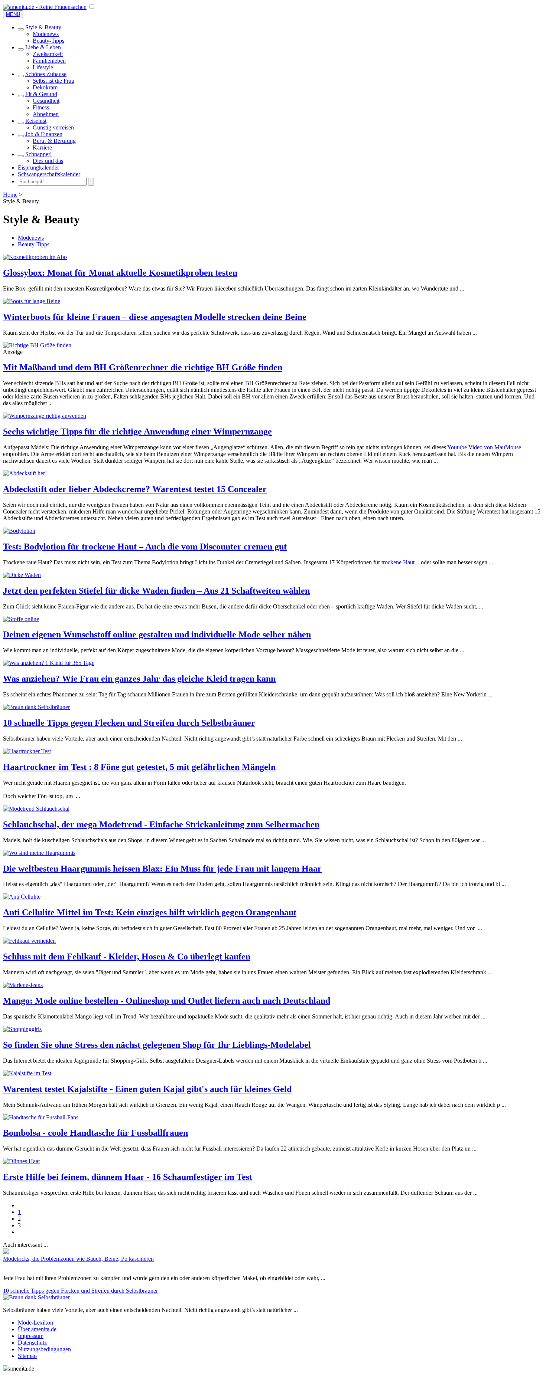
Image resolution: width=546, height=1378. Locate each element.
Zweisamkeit (48, 54)
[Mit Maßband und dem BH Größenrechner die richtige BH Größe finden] (37, 345)
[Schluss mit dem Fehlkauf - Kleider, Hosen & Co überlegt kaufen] (29, 941)
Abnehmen (46, 114)
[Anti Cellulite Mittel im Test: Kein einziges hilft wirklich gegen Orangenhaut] (21, 896)
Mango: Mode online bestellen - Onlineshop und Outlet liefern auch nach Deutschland (166, 1000)
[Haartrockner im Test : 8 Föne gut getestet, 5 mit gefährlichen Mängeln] (27, 751)
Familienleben (49, 61)
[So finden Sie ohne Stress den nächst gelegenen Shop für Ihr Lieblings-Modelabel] (22, 1029)
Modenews (46, 34)
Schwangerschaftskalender (49, 174)
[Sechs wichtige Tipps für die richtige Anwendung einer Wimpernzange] (44, 416)
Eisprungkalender (38, 167)
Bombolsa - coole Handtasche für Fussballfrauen (95, 1133)
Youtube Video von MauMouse (484, 447)
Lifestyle (43, 67)
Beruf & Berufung (54, 141)
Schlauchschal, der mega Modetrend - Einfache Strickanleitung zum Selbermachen (161, 824)
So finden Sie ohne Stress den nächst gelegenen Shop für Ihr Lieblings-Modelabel (157, 1045)
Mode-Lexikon (35, 1322)
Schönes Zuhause (45, 74)
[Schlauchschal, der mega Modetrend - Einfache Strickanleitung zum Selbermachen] (36, 809)
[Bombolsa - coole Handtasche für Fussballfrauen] (40, 1117)
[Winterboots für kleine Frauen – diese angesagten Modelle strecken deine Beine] (31, 301)
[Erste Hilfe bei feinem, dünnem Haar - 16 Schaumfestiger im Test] (21, 1161)
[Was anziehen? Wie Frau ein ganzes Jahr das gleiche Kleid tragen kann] (48, 663)
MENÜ (13, 14)
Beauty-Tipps (48, 40)
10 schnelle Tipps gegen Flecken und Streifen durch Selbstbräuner (129, 723)
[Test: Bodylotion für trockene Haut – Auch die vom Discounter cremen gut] (19, 531)
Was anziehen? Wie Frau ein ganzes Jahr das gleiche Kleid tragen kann (139, 678)
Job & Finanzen (43, 134)
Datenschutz (32, 1342)
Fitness (41, 107)
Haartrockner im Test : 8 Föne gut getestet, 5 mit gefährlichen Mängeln (139, 767)
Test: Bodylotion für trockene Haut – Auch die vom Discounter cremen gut (145, 546)
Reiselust (35, 121)
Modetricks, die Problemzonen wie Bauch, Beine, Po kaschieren (78, 1259)
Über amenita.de (37, 1329)
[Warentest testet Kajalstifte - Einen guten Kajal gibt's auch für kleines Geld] (27, 1073)
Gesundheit (46, 101)
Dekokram (45, 87)
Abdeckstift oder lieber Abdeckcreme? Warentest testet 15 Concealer (135, 489)
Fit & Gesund (41, 94)
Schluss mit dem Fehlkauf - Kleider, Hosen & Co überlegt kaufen (126, 956)
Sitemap (27, 1356)
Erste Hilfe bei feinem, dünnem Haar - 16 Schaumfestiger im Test (127, 1177)
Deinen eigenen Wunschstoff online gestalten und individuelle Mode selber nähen (157, 634)
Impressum (30, 1336)
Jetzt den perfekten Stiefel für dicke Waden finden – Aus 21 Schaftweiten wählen (156, 591)
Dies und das (48, 161)
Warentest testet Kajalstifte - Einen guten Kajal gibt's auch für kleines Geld (147, 1089)
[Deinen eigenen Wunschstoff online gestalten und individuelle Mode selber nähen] (21, 619)
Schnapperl (38, 154)
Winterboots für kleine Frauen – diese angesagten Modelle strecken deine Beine (154, 317)
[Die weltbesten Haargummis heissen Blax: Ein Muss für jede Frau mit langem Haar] (39, 853)
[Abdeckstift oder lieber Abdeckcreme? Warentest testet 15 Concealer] (25, 473)
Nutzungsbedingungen (44, 1349)
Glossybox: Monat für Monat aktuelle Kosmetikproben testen (120, 273)
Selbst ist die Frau (53, 81)
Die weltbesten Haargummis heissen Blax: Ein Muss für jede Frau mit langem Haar (162, 868)
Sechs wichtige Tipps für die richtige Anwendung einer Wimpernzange (137, 431)
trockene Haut (398, 562)
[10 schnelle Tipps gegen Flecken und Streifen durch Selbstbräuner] (36, 707)
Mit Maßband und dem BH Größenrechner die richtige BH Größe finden (142, 367)
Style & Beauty (43, 27)
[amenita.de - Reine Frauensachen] (45, 7)
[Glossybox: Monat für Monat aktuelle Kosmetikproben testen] (35, 257)
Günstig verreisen (53, 127)
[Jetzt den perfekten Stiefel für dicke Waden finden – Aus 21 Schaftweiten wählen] (22, 575)
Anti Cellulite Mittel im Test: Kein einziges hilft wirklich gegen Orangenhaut (149, 912)
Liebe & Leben (43, 47)
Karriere (42, 147)
